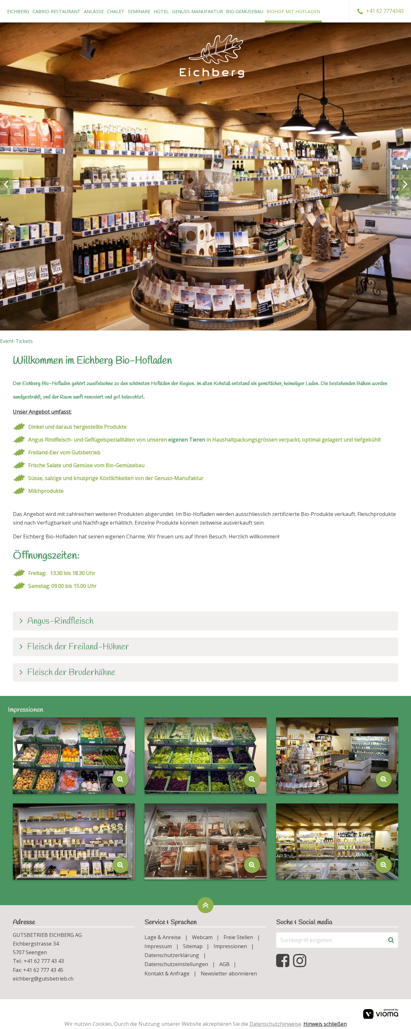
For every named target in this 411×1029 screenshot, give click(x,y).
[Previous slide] (6, 183)
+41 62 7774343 (385, 10)
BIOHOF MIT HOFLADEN (293, 11)
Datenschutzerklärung (171, 955)
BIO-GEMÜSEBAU (244, 11)
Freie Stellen (238, 937)
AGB (224, 964)
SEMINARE (139, 11)
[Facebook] (284, 960)
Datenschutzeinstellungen (176, 964)
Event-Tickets (16, 341)
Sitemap (193, 946)
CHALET (116, 11)
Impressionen (230, 946)
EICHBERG (18, 11)
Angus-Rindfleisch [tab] (60, 621)
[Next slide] (404, 183)
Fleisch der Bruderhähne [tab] (71, 673)
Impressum (158, 946)
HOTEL (161, 11)
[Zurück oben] (205, 905)
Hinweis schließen (325, 1023)
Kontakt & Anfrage (166, 973)
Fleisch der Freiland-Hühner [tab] (78, 647)
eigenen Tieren (186, 439)
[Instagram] (301, 960)
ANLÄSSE (94, 11)
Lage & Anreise (162, 937)
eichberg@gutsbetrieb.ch (43, 978)
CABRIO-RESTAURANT (56, 11)
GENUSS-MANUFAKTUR (197, 11)
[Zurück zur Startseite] (211, 56)
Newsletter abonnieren (229, 973)
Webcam (202, 937)
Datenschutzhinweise (275, 1023)
